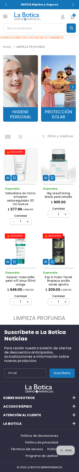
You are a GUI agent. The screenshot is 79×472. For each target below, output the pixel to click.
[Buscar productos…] (71, 28)
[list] (20, 136)
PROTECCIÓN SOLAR (58, 114)
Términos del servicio (27, 449)
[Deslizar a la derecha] (73, 87)
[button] (5, 16)
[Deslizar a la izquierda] (6, 87)
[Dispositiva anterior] (6, 5)
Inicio (7, 47)
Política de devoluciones (39, 436)
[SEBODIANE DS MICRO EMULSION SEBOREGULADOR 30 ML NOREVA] (20, 165)
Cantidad (20, 216)
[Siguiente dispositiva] (73, 5)
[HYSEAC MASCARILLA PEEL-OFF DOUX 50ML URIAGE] (20, 249)
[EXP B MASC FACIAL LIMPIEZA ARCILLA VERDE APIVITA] (58, 249)
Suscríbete (62, 373)
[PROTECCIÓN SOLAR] (58, 81)
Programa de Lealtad (42, 456)
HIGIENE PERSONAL (20, 114)
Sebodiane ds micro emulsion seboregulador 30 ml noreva (20, 199)
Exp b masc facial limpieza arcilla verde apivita (58, 280)
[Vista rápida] (8, 178)
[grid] (8, 136)
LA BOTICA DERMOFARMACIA (44, 467)
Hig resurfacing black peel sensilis (58, 195)
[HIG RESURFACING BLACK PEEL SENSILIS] (58, 165)
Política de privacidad (41, 442)
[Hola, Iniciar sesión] (62, 16)
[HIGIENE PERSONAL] (20, 81)
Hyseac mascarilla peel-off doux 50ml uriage (20, 280)
